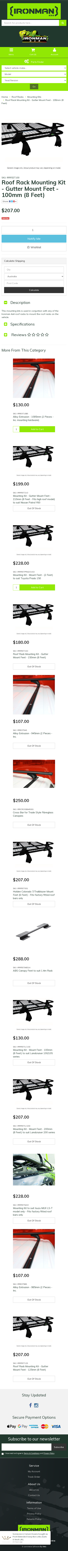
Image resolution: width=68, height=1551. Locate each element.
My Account (34, 1471)
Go (34, 86)
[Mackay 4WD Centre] (34, 10)
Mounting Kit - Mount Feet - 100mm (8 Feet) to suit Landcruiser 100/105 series (33, 1053)
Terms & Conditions (32, 1453)
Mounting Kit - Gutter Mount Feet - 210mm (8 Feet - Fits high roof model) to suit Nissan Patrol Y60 (34, 499)
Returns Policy (34, 1519)
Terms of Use (34, 1508)
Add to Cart (37, 429)
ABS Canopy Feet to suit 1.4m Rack (33, 970)
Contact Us (34, 1495)
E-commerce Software (31, 1546)
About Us (34, 1489)
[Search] (62, 23)
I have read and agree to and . (30, 1453)
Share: (6, 201)
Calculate (34, 290)
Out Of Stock (34, 508)
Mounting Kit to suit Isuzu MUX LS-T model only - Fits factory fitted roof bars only (33, 1211)
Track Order (34, 1476)
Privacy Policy (48, 1453)
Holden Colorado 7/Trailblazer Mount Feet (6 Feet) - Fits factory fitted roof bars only (34, 895)
